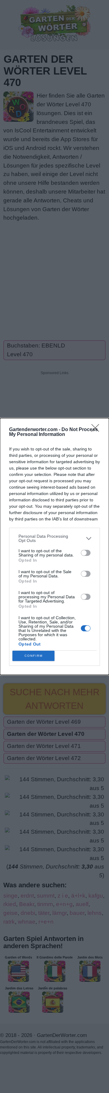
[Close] (97, 430)
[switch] (86, 553)
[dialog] (54, 546)
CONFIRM (34, 655)
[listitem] (54, 538)
